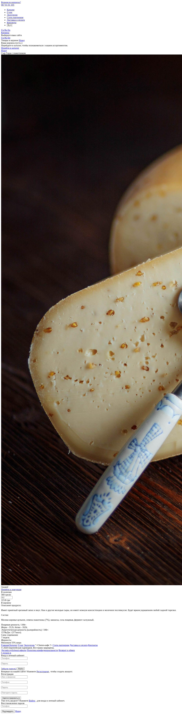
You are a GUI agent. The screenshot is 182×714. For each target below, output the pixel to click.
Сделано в (6, 653)
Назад (22, 40)
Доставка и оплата (16, 20)
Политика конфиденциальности (42, 650)
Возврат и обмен (67, 650)
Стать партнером (15, 17)
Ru (6, 30)
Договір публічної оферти (13, 650)
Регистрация (43, 671)
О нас (9, 12)
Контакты (11, 22)
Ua (2, 30)
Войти (32, 700)
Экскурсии (12, 15)
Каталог (11, 10)
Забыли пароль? (9, 668)
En (9, 30)
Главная (5, 645)
